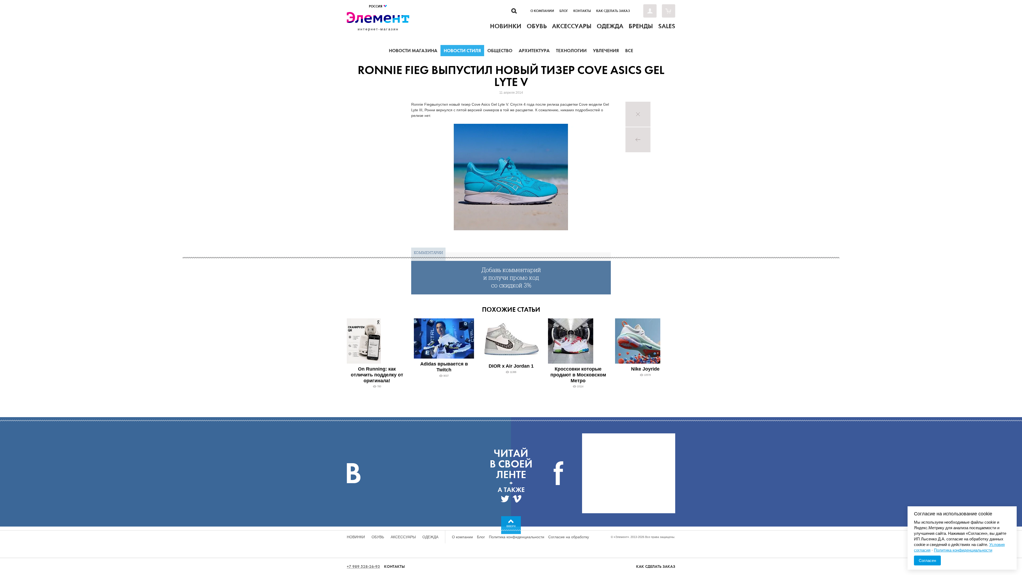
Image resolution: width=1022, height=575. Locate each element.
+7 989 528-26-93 (363, 566)
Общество (499, 51)
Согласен (927, 560)
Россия (376, 6)
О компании (542, 11)
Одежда (430, 537)
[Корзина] (668, 11)
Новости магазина (413, 51)
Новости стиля (462, 51)
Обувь (378, 537)
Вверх (511, 526)
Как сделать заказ (613, 11)
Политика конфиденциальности (516, 537)
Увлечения (606, 51)
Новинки (356, 537)
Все (629, 51)
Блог (563, 11)
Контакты (582, 11)
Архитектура (534, 51)
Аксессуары (403, 537)
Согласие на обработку (568, 537)
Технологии (571, 51)
